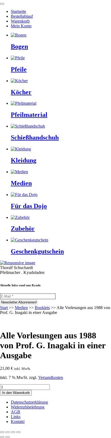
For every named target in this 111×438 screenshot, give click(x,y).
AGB (15, 412)
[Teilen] (13, 432)
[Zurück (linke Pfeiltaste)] (2, 437)
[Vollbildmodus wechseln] (7, 432)
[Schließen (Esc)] (18, 432)
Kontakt (18, 421)
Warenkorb (20, 21)
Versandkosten (50, 377)
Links (15, 416)
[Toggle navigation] (2, 4)
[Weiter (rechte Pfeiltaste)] (7, 437)
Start (4, 307)
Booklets (42, 307)
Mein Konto (21, 26)
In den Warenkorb (16, 393)
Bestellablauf (22, 16)
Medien (21, 307)
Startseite (18, 11)
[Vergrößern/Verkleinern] (2, 432)
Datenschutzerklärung (29, 402)
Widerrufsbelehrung (27, 407)
